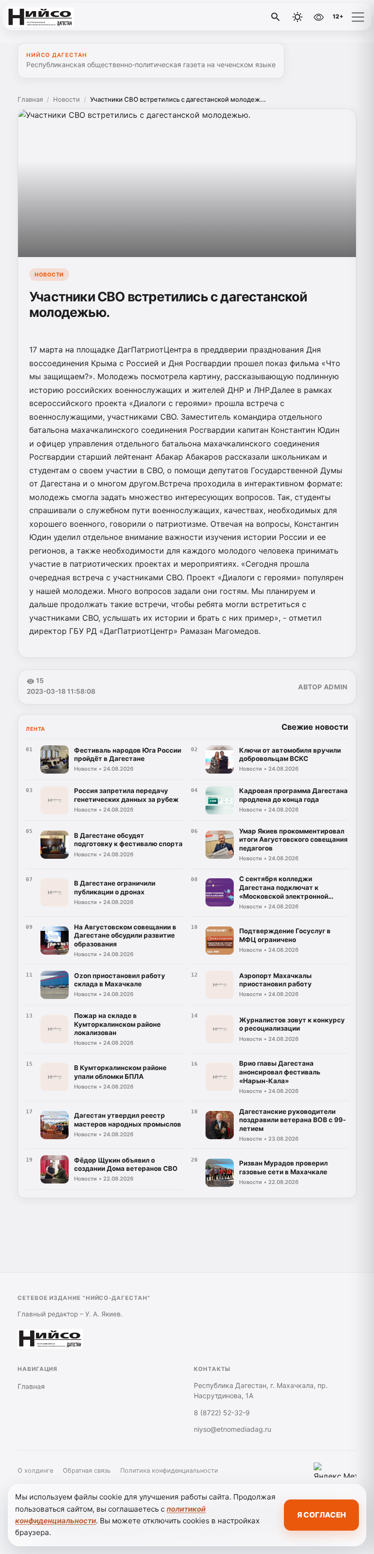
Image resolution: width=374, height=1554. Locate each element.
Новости (66, 99)
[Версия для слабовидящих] (318, 17)
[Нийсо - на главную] (48, 17)
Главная (30, 99)
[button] (358, 17)
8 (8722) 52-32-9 (222, 1412)
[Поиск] (275, 17)
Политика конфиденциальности (169, 1470)
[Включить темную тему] (297, 17)
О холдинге (35, 1470)
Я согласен (321, 1514)
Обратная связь (87, 1470)
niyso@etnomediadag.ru (232, 1429)
